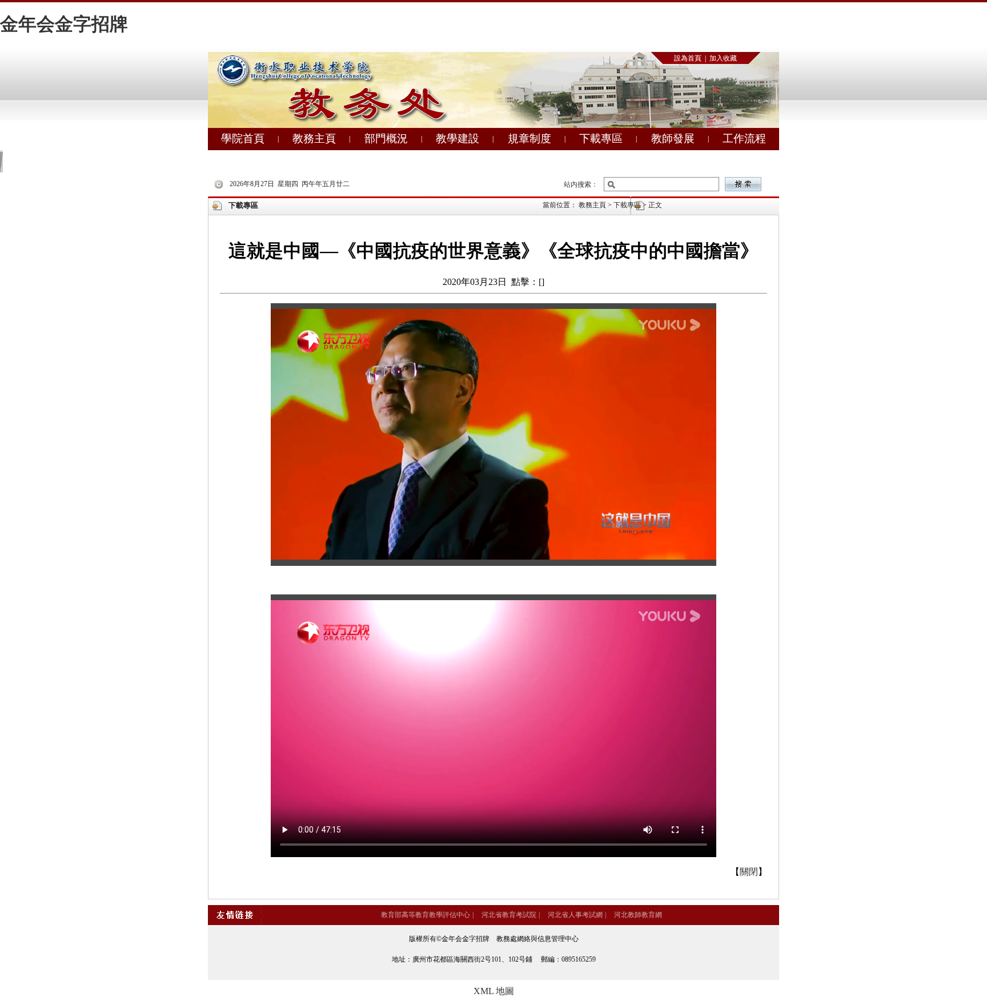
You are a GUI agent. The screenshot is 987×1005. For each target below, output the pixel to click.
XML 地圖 (494, 991)
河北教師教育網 (638, 915)
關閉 (749, 872)
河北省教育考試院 (509, 915)
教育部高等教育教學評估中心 (425, 915)
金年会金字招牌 (64, 24)
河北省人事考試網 (575, 915)
